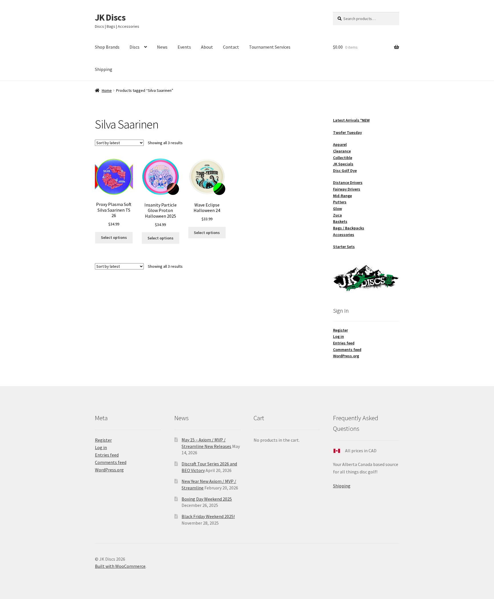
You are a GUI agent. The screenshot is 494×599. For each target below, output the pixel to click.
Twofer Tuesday (347, 132)
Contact (231, 47)
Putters (339, 202)
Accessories (343, 234)
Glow (337, 208)
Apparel (340, 144)
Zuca (337, 215)
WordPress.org (346, 355)
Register (340, 330)
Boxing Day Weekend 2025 (207, 499)
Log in (338, 336)
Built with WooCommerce (120, 566)
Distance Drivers (347, 182)
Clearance (342, 151)
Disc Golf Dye (345, 170)
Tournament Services (269, 47)
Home (107, 90)
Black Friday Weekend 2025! (208, 516)
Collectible (342, 157)
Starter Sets (344, 246)
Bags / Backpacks (348, 228)
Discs (135, 47)
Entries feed (343, 343)
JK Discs (110, 17)
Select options (114, 237)
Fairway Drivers (346, 189)
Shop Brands (107, 47)
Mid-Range (342, 195)
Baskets (340, 221)
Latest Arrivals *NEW (351, 120)
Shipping (103, 69)
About (207, 47)
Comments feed (347, 349)
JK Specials (343, 163)
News (162, 47)
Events (184, 47)
